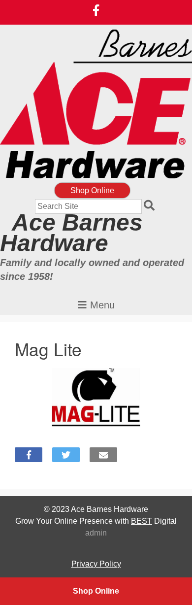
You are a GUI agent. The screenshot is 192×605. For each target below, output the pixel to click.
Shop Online (92, 190)
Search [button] (151, 206)
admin (96, 533)
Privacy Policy (96, 564)
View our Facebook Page (96, 10)
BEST (141, 521)
